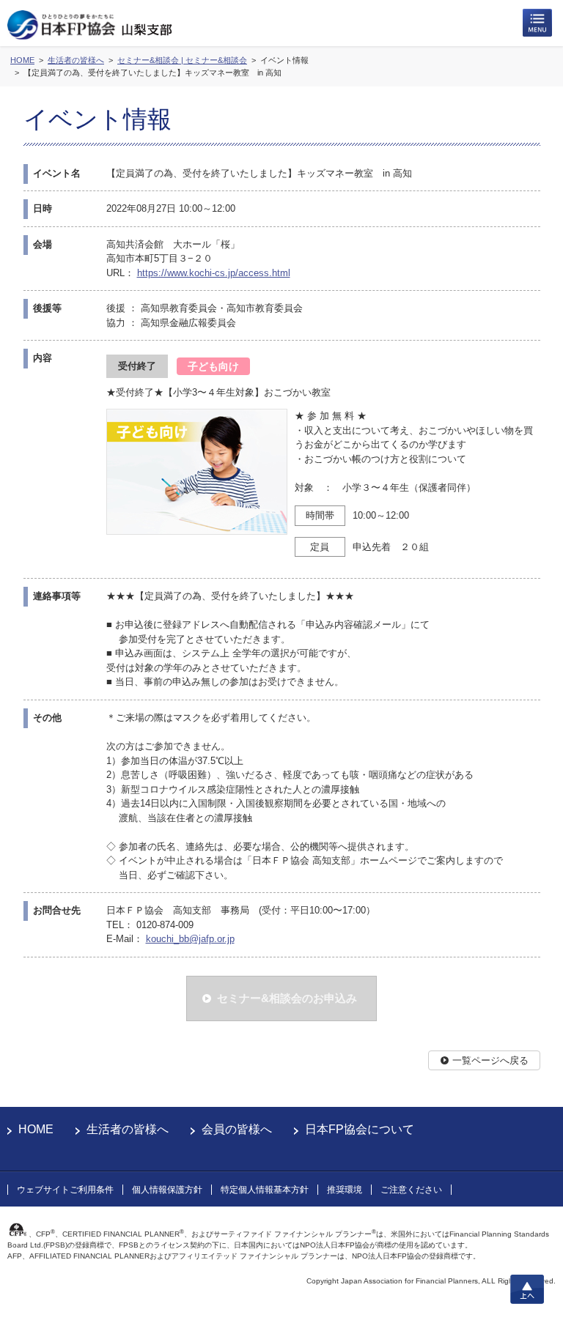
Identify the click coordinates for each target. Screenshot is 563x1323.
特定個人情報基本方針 (265, 1190)
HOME (36, 1129)
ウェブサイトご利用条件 (65, 1190)
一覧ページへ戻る (490, 1060)
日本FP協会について (359, 1129)
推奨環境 (344, 1190)
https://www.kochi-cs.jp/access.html (213, 272)
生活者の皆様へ (128, 1129)
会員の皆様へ (237, 1129)
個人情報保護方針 (167, 1190)
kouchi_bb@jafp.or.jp (190, 938)
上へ (527, 1289)
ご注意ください (411, 1190)
